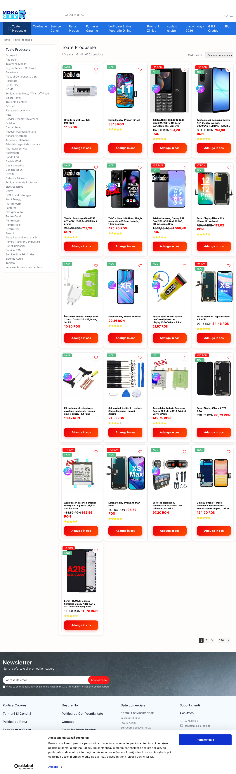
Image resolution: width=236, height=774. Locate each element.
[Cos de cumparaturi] (231, 15)
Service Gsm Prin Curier (20, 254)
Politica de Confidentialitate (95, 686)
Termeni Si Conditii (17, 713)
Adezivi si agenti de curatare (23, 144)
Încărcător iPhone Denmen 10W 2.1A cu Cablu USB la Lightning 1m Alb (81, 319)
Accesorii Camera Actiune (21, 131)
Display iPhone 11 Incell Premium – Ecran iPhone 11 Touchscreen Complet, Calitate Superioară (213, 505)
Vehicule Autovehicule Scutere (24, 267)
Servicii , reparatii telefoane (22, 118)
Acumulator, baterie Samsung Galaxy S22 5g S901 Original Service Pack (80, 505)
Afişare (53, 766)
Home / (7, 39)
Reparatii (11, 59)
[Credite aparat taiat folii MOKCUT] (81, 90)
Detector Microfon (16, 178)
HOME (9, 89)
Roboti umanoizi (15, 245)
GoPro (9, 190)
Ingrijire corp (13, 203)
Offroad (10, 106)
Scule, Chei (12, 85)
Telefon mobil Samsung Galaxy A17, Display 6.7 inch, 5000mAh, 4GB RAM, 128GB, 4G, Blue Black (213, 123)
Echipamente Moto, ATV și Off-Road (27, 93)
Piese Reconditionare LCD (21, 237)
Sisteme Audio (14, 258)
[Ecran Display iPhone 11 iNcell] (125, 90)
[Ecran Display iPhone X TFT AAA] (213, 379)
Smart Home (13, 97)
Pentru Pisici (13, 224)
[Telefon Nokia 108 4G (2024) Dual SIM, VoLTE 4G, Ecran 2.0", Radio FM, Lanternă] (169, 90)
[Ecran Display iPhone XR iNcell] (125, 287)
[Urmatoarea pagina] (228, 640)
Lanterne (11, 207)
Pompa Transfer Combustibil (23, 241)
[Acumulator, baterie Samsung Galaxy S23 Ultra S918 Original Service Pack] (169, 379)
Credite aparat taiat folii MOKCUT (77, 121)
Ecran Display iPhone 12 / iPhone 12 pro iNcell (210, 220)
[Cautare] (169, 15)
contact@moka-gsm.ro (197, 725)
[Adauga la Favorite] (96, 69)
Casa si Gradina (15, 165)
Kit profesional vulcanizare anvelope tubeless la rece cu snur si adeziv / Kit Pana (79, 411)
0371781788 (191, 720)
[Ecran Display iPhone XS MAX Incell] (125, 473)
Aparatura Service (16, 148)
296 (221, 640)
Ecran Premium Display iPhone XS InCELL (213, 318)
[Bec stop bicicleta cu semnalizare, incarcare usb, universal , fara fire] (169, 473)
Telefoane (40, 26)
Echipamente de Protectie (21, 182)
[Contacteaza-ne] (226, 15)
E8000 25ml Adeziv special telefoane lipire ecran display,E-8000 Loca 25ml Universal (167, 319)
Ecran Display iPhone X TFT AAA (211, 409)
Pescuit (10, 233)
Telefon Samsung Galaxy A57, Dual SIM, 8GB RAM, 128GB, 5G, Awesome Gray (169, 221)
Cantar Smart (14, 127)
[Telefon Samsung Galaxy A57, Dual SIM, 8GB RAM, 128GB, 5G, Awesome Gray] (169, 189)
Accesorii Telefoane (17, 140)
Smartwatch (13, 72)
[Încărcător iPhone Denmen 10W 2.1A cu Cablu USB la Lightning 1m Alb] (81, 287)
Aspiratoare (13, 152)
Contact (68, 722)
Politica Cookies (15, 705)
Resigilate (11, 80)
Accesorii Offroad (16, 135)
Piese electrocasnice (18, 110)
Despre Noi (70, 705)
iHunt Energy (13, 199)
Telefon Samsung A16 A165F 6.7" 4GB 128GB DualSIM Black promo (80, 221)
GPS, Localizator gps (18, 195)
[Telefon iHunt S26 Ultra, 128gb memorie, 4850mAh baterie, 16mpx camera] (125, 189)
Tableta (10, 262)
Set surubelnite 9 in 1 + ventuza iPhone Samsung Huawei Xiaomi (125, 411)
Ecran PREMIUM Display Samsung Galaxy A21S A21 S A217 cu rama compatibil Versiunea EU (79, 603)
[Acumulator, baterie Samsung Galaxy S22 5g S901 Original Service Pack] (81, 473)
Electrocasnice (14, 186)
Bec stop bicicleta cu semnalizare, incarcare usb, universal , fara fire (168, 505)
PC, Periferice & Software (21, 68)
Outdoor (11, 123)
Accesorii (11, 55)
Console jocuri (14, 169)
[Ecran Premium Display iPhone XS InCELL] (213, 287)
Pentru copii (13, 220)
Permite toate (205, 739)
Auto (8, 114)
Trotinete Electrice (16, 101)
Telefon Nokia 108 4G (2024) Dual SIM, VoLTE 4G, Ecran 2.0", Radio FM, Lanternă (168, 123)
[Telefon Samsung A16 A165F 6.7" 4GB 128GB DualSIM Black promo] (81, 189)
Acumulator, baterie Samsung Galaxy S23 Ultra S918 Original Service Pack (169, 411)
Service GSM (13, 250)
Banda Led (12, 157)
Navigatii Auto (14, 212)
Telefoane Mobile (16, 63)
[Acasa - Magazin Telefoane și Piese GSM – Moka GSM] (21, 14)
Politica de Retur (15, 722)
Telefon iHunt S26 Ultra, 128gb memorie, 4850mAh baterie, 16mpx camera (125, 221)
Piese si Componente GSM (21, 76)
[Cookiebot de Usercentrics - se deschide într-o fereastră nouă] (24, 767)
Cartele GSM (13, 161)
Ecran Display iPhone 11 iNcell (124, 120)
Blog (228, 26)
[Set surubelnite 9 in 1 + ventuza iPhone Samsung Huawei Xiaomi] (125, 379)
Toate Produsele (19, 28)
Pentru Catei (13, 216)
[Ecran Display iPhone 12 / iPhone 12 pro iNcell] (213, 189)
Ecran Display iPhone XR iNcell (124, 316)
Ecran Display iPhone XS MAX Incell (124, 504)
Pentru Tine (13, 229)
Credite (10, 173)
